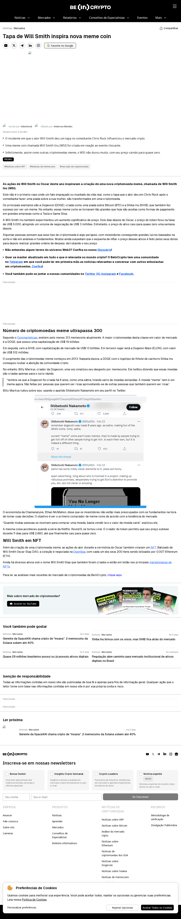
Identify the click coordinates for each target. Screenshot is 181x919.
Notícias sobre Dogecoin (110, 863)
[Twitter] (14, 46)
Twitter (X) (92, 274)
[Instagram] (38, 46)
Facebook (126, 274)
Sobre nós (8, 827)
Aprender (57, 821)
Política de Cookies (34, 900)
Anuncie (7, 815)
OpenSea (79, 552)
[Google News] (176, 754)
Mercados (19, 28)
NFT (153, 547)
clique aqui (114, 575)
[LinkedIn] (30, 46)
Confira (37, 266)
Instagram (108, 274)
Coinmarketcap (27, 337)
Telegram (16, 262)
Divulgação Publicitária (164, 825)
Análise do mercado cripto (113, 833)
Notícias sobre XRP (113, 819)
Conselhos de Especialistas (60, 835)
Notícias (7, 28)
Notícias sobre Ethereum (110, 843)
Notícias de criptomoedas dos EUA (115, 853)
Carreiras (8, 833)
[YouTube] (6, 46)
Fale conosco (10, 821)
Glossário (104, 250)
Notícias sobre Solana (114, 871)
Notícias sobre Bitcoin (114, 825)
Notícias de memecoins (115, 877)
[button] (24, 780)
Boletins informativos (64, 843)
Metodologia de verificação (160, 817)
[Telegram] (22, 46)
